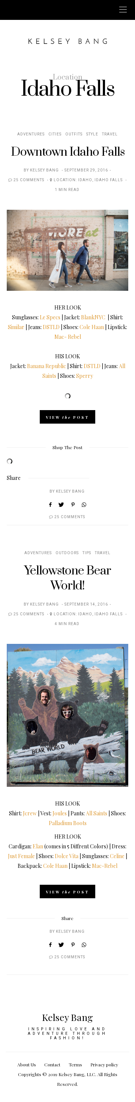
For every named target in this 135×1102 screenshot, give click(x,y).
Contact (52, 1064)
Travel (110, 134)
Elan (38, 846)
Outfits (73, 134)
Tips (86, 553)
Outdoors (67, 553)
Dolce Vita (66, 856)
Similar (16, 327)
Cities (55, 134)
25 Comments (29, 180)
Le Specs (50, 317)
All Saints (96, 813)
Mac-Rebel (104, 865)
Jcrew (30, 813)
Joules (59, 813)
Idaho (85, 180)
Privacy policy (104, 1064)
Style (92, 134)
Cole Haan (92, 327)
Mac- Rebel (67, 336)
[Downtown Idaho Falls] (67, 250)
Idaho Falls (108, 180)
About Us (26, 1064)
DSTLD (51, 327)
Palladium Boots (68, 823)
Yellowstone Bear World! (67, 578)
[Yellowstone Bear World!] (67, 715)
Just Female (21, 856)
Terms (75, 1064)
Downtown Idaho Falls (67, 152)
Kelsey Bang (44, 170)
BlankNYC (93, 317)
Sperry (84, 375)
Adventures (31, 134)
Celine (117, 856)
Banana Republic (46, 366)
